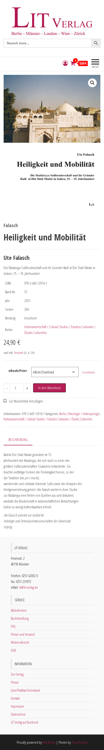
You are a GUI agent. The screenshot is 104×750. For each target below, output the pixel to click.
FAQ (13, 626)
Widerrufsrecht (20, 642)
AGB (13, 650)
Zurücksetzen (88, 372)
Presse (15, 682)
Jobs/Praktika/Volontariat (25, 690)
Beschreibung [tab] (18, 439)
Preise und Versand (23, 634)
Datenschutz (18, 714)
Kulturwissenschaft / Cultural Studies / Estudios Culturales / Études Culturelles (48, 419)
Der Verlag (17, 674)
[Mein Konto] (65, 63)
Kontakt (15, 698)
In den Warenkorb (49, 387)
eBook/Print (17, 370)
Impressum (17, 706)
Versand (18, 352)
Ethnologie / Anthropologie (83, 413)
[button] (92, 82)
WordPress (49, 742)
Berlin (62, 413)
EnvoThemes (80, 742)
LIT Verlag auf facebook (24, 722)
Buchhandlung (20, 618)
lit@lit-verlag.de (28, 587)
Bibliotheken (19, 610)
